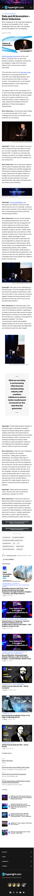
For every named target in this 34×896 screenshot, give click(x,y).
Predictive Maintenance (22, 619)
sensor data (19, 549)
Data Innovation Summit (18, 537)
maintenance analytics (8, 546)
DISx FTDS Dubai (7, 761)
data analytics (6, 537)
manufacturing (19, 546)
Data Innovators (7, 543)
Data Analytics (16, 583)
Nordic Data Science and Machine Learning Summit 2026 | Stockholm (16, 781)
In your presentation (16, 202)
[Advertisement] (17, 2)
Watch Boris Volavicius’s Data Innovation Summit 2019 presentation (16, 522)
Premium (4, 586)
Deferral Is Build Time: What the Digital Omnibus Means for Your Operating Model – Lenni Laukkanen (21, 815)
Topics (4, 856)
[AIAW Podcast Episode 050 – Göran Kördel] (17, 733)
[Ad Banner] (17, 192)
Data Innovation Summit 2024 (9, 619)
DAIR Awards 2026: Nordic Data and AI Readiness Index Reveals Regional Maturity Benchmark (21, 797)
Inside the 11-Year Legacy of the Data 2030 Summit (21, 823)
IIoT (14, 543)
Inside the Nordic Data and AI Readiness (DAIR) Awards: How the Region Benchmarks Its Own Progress (20, 806)
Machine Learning (6, 653)
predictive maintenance (8, 549)
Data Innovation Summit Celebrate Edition (12, 540)
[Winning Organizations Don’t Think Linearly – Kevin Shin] (5, 832)
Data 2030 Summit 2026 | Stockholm (14, 774)
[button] (3, 7)
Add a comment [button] (9, 559)
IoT (18, 543)
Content (4, 852)
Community (5, 861)
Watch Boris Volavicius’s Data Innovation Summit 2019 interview (16, 529)
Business (5, 713)
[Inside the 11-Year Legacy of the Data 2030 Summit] (5, 824)
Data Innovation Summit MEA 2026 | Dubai (15, 767)
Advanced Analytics (7, 583)
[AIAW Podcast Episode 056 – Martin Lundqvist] (17, 674)
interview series (25, 72)
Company (4, 866)
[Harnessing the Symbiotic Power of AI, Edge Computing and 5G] (17, 704)
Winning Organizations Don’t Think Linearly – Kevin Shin (20, 832)
